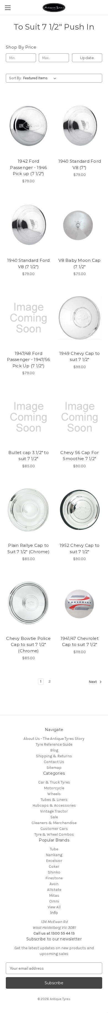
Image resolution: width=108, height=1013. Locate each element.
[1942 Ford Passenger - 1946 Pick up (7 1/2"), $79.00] (28, 125)
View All (54, 907)
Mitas (54, 895)
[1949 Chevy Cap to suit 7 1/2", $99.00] (80, 318)
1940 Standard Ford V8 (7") (79, 164)
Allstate (54, 889)
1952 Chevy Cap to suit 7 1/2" (79, 548)
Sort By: (15, 78)
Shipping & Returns (54, 756)
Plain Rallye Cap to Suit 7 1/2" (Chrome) (28, 548)
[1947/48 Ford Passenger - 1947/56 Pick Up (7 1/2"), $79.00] (28, 318)
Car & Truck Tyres (54, 782)
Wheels (54, 794)
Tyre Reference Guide (54, 744)
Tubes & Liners (54, 799)
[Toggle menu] (7, 7)
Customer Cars (54, 828)
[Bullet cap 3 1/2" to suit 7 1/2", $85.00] (28, 417)
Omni (54, 901)
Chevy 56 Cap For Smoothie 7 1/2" (79, 455)
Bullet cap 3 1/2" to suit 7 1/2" (28, 455)
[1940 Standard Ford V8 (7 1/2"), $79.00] (28, 225)
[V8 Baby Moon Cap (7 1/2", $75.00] (80, 225)
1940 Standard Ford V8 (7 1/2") (28, 263)
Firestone (54, 878)
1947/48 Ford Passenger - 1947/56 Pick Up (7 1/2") (28, 359)
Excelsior (54, 860)
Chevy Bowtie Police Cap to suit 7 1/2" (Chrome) (28, 644)
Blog (54, 750)
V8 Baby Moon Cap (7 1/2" (79, 263)
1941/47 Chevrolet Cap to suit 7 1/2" (80, 641)
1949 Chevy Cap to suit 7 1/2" (79, 356)
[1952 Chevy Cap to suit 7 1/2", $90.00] (80, 510)
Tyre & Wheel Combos (54, 834)
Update (87, 58)
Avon (54, 884)
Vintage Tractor (54, 811)
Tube (54, 849)
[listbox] (40, 78)
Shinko (54, 872)
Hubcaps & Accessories (54, 805)
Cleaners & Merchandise (54, 823)
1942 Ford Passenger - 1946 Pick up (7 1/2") (28, 167)
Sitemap (54, 767)
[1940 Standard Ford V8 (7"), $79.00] (80, 125)
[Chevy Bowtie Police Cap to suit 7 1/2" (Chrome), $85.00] (28, 603)
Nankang (54, 855)
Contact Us (54, 761)
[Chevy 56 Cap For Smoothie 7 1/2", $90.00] (80, 417)
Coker (54, 866)
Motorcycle (54, 788)
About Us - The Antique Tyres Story (54, 738)
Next (93, 682)
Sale (54, 817)
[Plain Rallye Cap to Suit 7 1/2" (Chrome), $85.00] (28, 510)
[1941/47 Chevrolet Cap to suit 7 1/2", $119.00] (80, 603)
